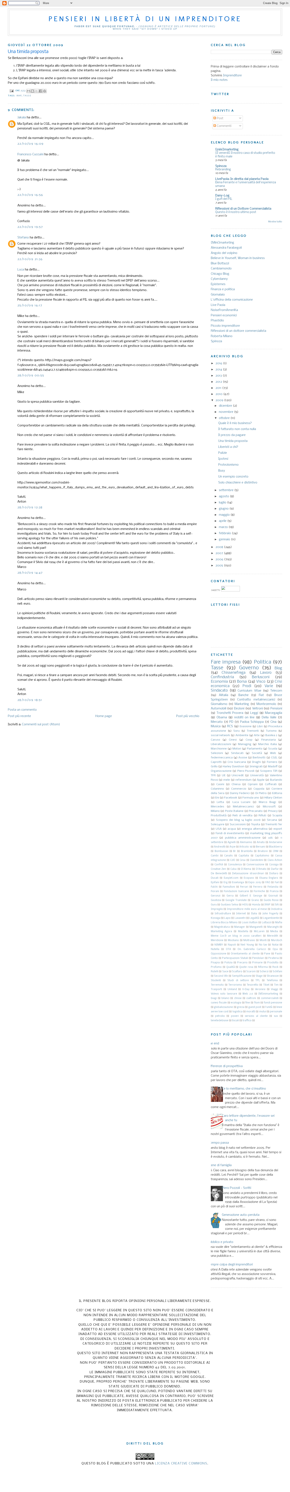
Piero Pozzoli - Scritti (236, 1188)
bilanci (225, 998)
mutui (262, 1011)
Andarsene (275, 842)
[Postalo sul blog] (32, 91)
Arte (257, 735)
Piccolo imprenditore (225, 326)
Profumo (216, 967)
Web (273, 753)
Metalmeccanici (243, 806)
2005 (219, 565)
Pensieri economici (224, 315)
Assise (242, 757)
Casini (220, 784)
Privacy (273, 811)
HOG (245, 905)
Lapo (227, 918)
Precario (242, 962)
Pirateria (273, 958)
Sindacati (237, 753)
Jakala (21, 117)
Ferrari (244, 887)
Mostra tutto (275, 221)
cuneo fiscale (219, 1003)
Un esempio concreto (233, 476)
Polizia (228, 962)
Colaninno (217, 788)
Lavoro (266, 673)
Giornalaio (218, 294)
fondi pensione (273, 1003)
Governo (249, 668)
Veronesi (260, 989)
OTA (228, 949)
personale (276, 1011)
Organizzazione (221, 771)
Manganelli (256, 927)
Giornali (273, 896)
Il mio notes (219, 80)
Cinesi (233, 739)
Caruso (215, 739)
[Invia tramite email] (28, 91)
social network (220, 735)
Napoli (232, 945)
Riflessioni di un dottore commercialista (238, 331)
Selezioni (217, 753)
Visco (260, 682)
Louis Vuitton (250, 922)
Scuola (272, 748)
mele (226, 780)
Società (257, 753)
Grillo (214, 766)
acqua (232, 829)
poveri (235, 1016)
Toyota (255, 824)
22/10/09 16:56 (30, 195)
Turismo (271, 731)
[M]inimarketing (268, 994)
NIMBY (218, 945)
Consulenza (235, 864)
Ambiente (241, 735)
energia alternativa (254, 829)
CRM (275, 851)
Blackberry (275, 847)
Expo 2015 (254, 882)
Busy (221, 470)
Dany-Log (222, 195)
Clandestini (256, 860)
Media (274, 931)
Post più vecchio (187, 716)
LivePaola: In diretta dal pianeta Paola (242, 179)
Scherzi (264, 971)
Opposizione (218, 954)
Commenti (223, 126)
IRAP (19, 95)
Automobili (218, 708)
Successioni (238, 824)
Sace (225, 971)
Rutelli (214, 971)
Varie (269, 686)
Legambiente (271, 918)
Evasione (246, 726)
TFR (213, 775)
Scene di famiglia (220, 1165)
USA (219, 829)
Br (234, 851)
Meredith (272, 936)
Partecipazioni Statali (235, 958)
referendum (243, 780)
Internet (241, 913)
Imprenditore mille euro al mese (247, 909)
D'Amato (261, 869)
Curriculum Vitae (249, 690)
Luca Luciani (241, 802)
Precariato (256, 811)
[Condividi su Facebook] (40, 91)
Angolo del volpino (224, 253)
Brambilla (247, 851)
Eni (217, 797)
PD (231, 722)
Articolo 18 (245, 847)
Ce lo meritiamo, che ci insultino (244, 1088)
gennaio (225, 539)
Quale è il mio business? (235, 423)
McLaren (259, 931)
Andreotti (219, 847)
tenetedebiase (219, 1020)
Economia (219, 682)
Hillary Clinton (273, 797)
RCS (230, 726)
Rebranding (223, 169)
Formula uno (250, 797)
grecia (240, 1007)
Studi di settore (238, 980)
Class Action (274, 860)
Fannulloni (229, 887)
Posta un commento (22, 710)
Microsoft (269, 806)
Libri (260, 726)
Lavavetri (240, 918)
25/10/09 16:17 (29, 305)
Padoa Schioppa (252, 722)
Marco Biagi (267, 802)
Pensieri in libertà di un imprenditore (145, 18)
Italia (254, 913)
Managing (244, 744)
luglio (223, 502)
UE (223, 775)
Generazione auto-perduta (240, 1215)
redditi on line (244, 717)
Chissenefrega (233, 673)
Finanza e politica (223, 289)
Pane (267, 954)
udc (270, 837)
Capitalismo (262, 856)
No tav (263, 945)
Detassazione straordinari (248, 873)
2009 (219, 400)
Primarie (257, 962)
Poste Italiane (234, 811)
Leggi (254, 713)
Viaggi (274, 989)
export (277, 829)
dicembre (226, 406)
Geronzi (215, 896)
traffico (247, 1020)
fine (247, 1003)
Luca (20, 269)
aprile (223, 521)
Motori (236, 748)
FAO (267, 882)
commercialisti (270, 998)
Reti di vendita (242, 815)
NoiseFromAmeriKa (224, 310)
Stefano (23, 237)
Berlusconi (261, 677)
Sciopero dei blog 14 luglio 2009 (238, 820)
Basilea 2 (271, 735)
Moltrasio (249, 940)
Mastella (243, 931)
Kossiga (215, 918)
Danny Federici (240, 793)
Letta (220, 802)
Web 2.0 (247, 994)
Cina (273, 722)
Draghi (256, 762)
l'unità (268, 1007)
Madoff (273, 766)
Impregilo (217, 909)
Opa (275, 949)
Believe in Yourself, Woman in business (238, 258)
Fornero (272, 762)
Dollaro (273, 873)
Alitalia (223, 695)
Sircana (272, 820)
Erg (226, 882)
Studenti (216, 980)
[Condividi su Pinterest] (44, 91)
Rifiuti (262, 815)
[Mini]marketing (222, 242)
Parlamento (254, 748)
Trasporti (216, 989)
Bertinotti (259, 757)
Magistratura (222, 927)
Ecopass (249, 878)
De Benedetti (219, 873)
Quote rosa (246, 967)
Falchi (214, 887)
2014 (219, 369)
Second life (221, 976)
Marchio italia (267, 744)
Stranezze (273, 976)
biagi (214, 998)
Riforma (263, 967)
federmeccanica (222, 757)
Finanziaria (268, 739)
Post (219, 118)
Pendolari (258, 958)
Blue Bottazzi (220, 263)
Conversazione (255, 864)
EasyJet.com (231, 878)
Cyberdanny (219, 279)
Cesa (242, 860)
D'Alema (246, 869)
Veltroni (257, 708)
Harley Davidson (233, 766)
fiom (257, 1003)
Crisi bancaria (237, 762)
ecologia (236, 1003)
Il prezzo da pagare (232, 435)
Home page (103, 716)
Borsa (242, 682)
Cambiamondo (221, 268)
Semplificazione (242, 976)
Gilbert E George (251, 896)
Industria (276, 909)
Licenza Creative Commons (181, 1463)
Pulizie (222, 453)
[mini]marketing (227, 149)
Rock (275, 967)
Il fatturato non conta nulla (237, 429)
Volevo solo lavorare (224, 994)
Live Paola (218, 305)
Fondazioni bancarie (236, 891)
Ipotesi (223, 459)
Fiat (261, 695)
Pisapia (215, 962)
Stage (259, 976)
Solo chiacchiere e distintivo (237, 482)
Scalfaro (237, 971)
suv (276, 1016)
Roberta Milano (221, 336)
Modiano (233, 940)
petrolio (220, 1016)
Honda (256, 905)
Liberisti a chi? (228, 447)
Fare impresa (226, 662)
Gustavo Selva (229, 905)
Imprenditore (232, 75)
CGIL (274, 757)
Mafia (278, 922)
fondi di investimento (229, 833)
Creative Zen (218, 869)
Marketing (242, 704)
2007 (219, 553)
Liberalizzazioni (221, 744)
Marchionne (219, 748)
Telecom (276, 690)
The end (213, 1043)
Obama (222, 717)
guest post (254, 1007)
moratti (250, 1011)
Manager (239, 927)
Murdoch (276, 940)
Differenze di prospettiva (225, 1066)
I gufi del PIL (223, 199)
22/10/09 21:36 (30, 259)
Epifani (215, 882)
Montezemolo (266, 704)
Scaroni (251, 971)
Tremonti (253, 731)
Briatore (263, 851)
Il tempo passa (218, 1143)
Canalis (228, 856)
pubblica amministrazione (242, 837)
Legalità (254, 918)
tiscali (235, 1020)
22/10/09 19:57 (30, 227)
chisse (238, 998)
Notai (275, 945)
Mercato (217, 722)
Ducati (214, 878)
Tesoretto (252, 985)
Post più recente (19, 716)
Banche (243, 695)
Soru (236, 731)
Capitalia (244, 856)
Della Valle (269, 717)
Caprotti (216, 762)
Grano (255, 900)
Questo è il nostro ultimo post (235, 212)
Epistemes (218, 284)
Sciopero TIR (268, 771)
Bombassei (221, 851)
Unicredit (238, 775)
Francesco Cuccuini (30, 154)
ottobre (225, 418)
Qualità (230, 967)
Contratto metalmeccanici (256, 699)
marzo (224, 527)
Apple (261, 780)
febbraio (225, 533)
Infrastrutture (223, 913)
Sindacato (219, 691)
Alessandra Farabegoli (226, 247)
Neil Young (247, 945)
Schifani (277, 971)
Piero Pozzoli (246, 771)
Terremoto (217, 985)
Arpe (232, 847)
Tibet (266, 985)
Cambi (214, 856)
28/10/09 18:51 (29, 700)
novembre (226, 412)
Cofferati (271, 784)
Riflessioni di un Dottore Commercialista (243, 208)
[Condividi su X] (36, 91)
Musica (216, 726)
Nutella (215, 949)
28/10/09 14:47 (30, 572)
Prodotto (273, 962)
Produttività (219, 815)
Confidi (218, 864)
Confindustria (222, 677)
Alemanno (246, 842)
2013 (219, 375)
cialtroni (251, 998)
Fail (277, 882)
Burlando (276, 780)
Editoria (277, 793)
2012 (219, 382)
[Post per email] (11, 90)
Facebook (230, 797)
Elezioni (239, 708)
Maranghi (273, 927)
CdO (232, 860)
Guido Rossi (271, 900)
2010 (219, 394)
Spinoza (221, 166)
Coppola (258, 788)
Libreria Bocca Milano (224, 922)
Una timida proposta (233, 441)
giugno (224, 508)
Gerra (230, 896)
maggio (225, 515)
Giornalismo (219, 704)
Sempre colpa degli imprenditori (230, 1264)
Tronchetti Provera (230, 713)
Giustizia (216, 900)
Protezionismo (228, 465)
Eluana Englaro (268, 878)
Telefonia (272, 980)
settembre (226, 490)
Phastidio (217, 320)
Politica (262, 662)
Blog (278, 668)
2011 (218, 388)
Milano (215, 811)
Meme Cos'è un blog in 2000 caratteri (236, 936)
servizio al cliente (256, 1016)
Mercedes (217, 806)
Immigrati (256, 766)
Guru (214, 905)
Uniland (232, 989)
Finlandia (272, 887)
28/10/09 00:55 (30, 375)
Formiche (259, 891)
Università (257, 775)
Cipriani (253, 784)
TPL (257, 980)
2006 (219, 559)
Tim (276, 985)
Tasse (27, 95)
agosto (224, 496)
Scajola (277, 815)
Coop (249, 739)
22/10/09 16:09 (30, 144)
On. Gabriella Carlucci (252, 949)
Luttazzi (266, 922)
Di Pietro (261, 793)
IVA (277, 905)
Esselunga (238, 882)
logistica (237, 1011)
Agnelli (232, 842)
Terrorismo (235, 985)
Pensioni (276, 708)
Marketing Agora (221, 931)
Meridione (217, 940)
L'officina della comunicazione (232, 299)
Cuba (233, 869)
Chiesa (236, 784)
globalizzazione (223, 1007)
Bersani (260, 847)
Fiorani (215, 891)
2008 (219, 547)
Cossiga (274, 864)
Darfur (275, 869)
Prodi (246, 686)
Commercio (238, 788)
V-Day (245, 989)
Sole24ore (217, 824)
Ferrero (257, 887)
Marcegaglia (273, 713)
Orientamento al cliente (245, 954)
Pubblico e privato (220, 1242)
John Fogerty (270, 913)
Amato (261, 842)
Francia (274, 891)
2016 (219, 363)
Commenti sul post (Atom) (41, 724)
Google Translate (236, 900)
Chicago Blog (220, 274)
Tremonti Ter (273, 824)
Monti (263, 940)
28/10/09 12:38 (30, 507)
